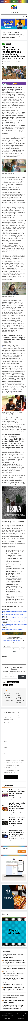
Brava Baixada (7, 61)
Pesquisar (5, 848)
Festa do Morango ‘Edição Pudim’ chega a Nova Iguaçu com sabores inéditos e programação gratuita (17, 806)
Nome (6, 741)
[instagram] (12, 12)
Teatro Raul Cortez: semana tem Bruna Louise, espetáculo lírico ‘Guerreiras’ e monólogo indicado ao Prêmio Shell (13, 1007)
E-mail (6, 747)
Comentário (7, 723)
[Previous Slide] (24, 1)
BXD (4, 44)
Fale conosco (21, 1018)
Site (5, 754)
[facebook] (10, 12)
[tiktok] (16, 12)
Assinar (22, 676)
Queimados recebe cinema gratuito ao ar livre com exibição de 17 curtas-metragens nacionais (14, 962)
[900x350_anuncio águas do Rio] (14, 24)
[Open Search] (23, 16)
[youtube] (18, 12)
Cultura (8, 44)
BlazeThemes (7, 1018)
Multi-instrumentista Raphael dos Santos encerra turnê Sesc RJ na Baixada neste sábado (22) (13, 989)
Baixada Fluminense (13, 682)
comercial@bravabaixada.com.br (12, 640)
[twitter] (14, 12)
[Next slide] (26, 1)
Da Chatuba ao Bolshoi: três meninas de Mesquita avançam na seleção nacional (13, 1)
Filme (11, 685)
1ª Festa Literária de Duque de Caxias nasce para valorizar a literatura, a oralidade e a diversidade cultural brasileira (14, 995)
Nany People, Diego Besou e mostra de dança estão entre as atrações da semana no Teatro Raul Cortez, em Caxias (14, 973)
